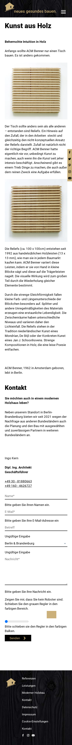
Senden (15, 638)
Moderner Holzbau (33, 692)
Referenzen (29, 678)
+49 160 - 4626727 (18, 486)
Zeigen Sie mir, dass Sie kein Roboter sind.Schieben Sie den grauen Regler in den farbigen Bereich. (34, 604)
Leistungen (28, 685)
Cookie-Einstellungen (35, 721)
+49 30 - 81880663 (18, 481)
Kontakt (27, 700)
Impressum (29, 714)
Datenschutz (29, 707)
